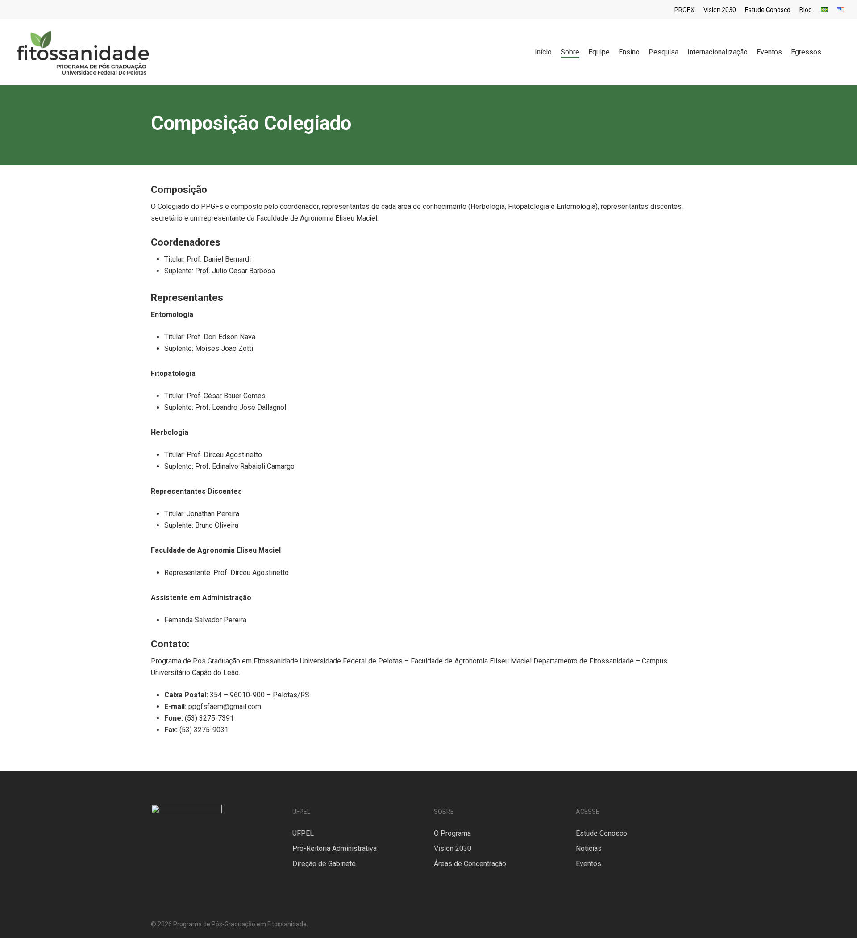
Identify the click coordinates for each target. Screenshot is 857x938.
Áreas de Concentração (470, 863)
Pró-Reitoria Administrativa (334, 848)
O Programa (452, 833)
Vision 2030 (452, 848)
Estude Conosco (601, 833)
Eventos (588, 863)
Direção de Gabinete (324, 863)
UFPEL (303, 833)
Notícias (589, 848)
